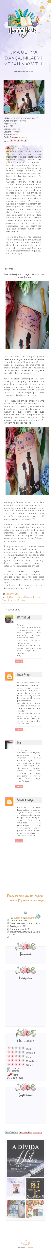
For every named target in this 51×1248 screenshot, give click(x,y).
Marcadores (37, 1132)
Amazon (23, 137)
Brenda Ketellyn (25, 800)
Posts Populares (11, 1132)
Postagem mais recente (20, 895)
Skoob (16, 134)
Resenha (12, 600)
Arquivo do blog (25, 1132)
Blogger (30, 1247)
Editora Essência (15, 597)
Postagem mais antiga (31, 900)
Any (18, 743)
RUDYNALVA (23, 618)
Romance (22, 600)
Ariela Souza (23, 675)
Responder (19, 661)
